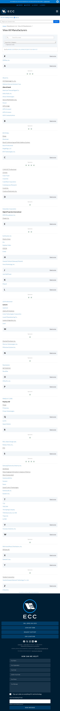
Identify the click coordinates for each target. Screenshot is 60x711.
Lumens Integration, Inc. (9, 320)
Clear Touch (6, 175)
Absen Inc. (5, 78)
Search (43, 5)
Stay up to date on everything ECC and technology (27, 694)
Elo (4, 242)
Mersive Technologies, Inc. (10, 344)
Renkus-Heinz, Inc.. (8, 445)
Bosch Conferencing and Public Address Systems (16, 142)
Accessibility (20, 644)
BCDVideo (6, 133)
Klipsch (5, 284)
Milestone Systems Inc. (9, 347)
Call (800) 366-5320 (30, 623)
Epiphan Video (7, 245)
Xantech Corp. (7, 559)
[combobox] (30, 701)
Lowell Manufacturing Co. (10, 317)
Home (4, 26)
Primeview (6, 408)
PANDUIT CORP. (8, 398)
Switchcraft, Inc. (7, 490)
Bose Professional (8, 145)
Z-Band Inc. (6, 590)
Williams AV (6, 549)
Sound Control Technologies (11, 487)
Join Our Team (30, 627)
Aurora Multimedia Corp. (10, 99)
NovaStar (5, 371)
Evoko (4, 251)
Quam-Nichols (7, 424)
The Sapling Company (9, 509)
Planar (4, 405)
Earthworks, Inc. (7, 236)
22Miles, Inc (6, 60)
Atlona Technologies (8, 96)
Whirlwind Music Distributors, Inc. (12, 546)
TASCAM (5, 506)
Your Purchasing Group (16, 697)
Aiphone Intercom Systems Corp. (12, 84)
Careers (20, 5)
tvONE (5, 519)
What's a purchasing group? (16, 704)
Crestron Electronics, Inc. (10, 191)
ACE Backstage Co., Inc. (9, 81)
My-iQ (17, 17)
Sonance (5, 481)
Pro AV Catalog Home (7, 17)
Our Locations (30, 636)
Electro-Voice (6, 239)
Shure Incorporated (8, 475)
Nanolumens (6, 365)
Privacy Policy (28, 592)
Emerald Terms (22, 592)
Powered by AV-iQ (35, 592)
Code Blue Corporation (9, 182)
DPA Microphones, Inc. (9, 215)
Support (28, 5)
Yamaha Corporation (8, 577)
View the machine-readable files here (41, 648)
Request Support (30, 632)
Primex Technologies (8, 411)
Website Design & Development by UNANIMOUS (30, 646)
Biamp (4, 136)
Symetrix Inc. (6, 493)
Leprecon (5, 308)
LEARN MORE (47, 1)
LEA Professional (7, 301)
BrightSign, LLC (7, 148)
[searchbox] (10, 700)
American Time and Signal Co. (11, 90)
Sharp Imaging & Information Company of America (16, 472)
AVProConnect (7, 109)
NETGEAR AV (7, 368)
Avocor (5, 103)
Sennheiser (6, 469)
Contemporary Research (10, 185)
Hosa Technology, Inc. (9, 264)
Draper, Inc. (6, 218)
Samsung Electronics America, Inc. (12, 465)
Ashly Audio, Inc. (7, 93)
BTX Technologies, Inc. (9, 151)
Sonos (4, 484)
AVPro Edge (6, 106)
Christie (5, 172)
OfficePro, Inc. (7, 381)
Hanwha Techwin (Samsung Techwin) (13, 261)
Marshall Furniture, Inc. (9, 341)
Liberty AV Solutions (8, 311)
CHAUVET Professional (9, 169)
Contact (35, 5)
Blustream (5, 139)
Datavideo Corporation (9, 209)
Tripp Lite (5, 516)
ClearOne (5, 179)
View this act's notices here (37, 651)
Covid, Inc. (5, 188)
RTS (4, 448)
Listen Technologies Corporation (12, 314)
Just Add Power (7, 274)
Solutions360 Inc (7, 478)
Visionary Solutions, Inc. (9, 529)
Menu (57, 11)
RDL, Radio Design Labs (9, 441)
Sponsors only (10, 44)
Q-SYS (4, 421)
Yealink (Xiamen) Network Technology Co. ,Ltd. (16, 580)
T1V (4, 503)
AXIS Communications (9, 115)
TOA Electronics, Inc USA (10, 513)
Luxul (4, 323)
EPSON (5, 248)
